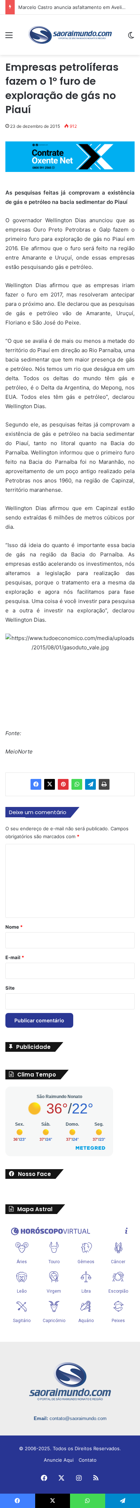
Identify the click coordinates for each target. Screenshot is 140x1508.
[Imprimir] (104, 784)
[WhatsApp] (76, 784)
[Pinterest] (63, 784)
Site (10, 988)
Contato (88, 1460)
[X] (49, 784)
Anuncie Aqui (59, 1460)
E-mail (14, 957)
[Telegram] (90, 784)
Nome (14, 927)
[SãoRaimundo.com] (70, 35)
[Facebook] (36, 784)
